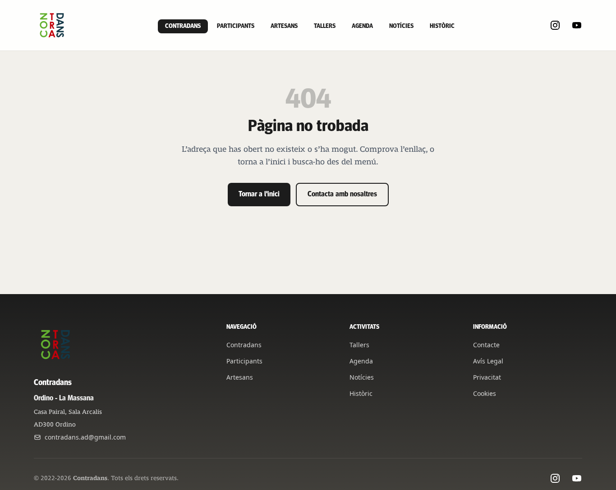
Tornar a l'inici (259, 194)
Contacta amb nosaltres (342, 194)
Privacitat (487, 377)
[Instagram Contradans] (555, 25)
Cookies (484, 393)
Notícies (401, 26)
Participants (235, 26)
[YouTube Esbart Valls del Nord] (576, 25)
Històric (442, 26)
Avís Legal (488, 361)
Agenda (362, 26)
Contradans (183, 26)
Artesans (284, 26)
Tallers (325, 26)
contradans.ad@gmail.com (85, 437)
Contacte (486, 344)
